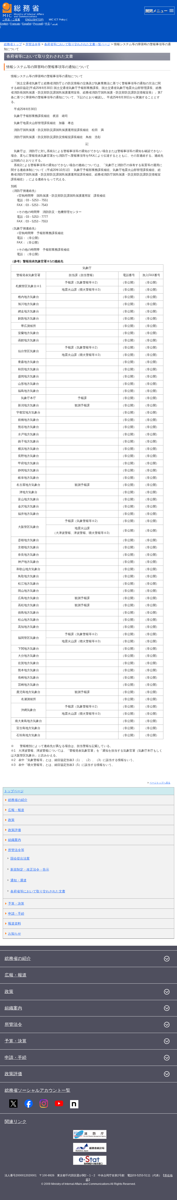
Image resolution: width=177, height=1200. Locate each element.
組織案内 (14, 840)
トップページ (14, 791)
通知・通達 (18, 880)
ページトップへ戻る (160, 782)
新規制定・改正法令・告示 (29, 869)
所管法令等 (33, 44)
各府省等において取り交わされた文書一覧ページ (77, 44)
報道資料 (14, 923)
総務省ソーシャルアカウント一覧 (37, 1090)
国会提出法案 (20, 858)
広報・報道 (16, 810)
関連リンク (16, 1121)
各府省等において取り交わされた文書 (37, 891)
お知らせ (14, 933)
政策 (11, 820)
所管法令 (13, 1024)
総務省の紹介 (17, 800)
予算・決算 (16, 903)
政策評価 (14, 830)
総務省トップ (13, 44)
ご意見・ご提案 (11, 19)
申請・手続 (16, 913)
